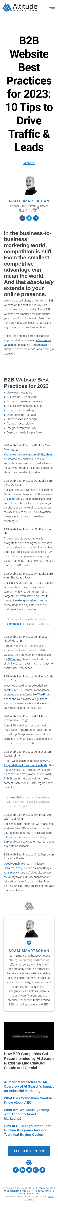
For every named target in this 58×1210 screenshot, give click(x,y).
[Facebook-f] (16, 1170)
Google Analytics (14, 863)
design (11, 498)
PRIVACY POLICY (45, 1188)
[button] (22, 218)
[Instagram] (36, 1170)
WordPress (44, 694)
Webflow (14, 699)
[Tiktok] (42, 1170)
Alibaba (42, 344)
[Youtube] (29, 1170)
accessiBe (13, 797)
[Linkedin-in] (22, 1170)
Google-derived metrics (32, 600)
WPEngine (13, 659)
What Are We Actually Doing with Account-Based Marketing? (26, 1114)
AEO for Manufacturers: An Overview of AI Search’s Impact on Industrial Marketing (29, 1086)
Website (29, 162)
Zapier (8, 841)
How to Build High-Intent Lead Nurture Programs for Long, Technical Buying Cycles (27, 1130)
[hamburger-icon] (52, 7)
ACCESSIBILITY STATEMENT (18, 1191)
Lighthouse (14, 623)
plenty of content (34, 300)
